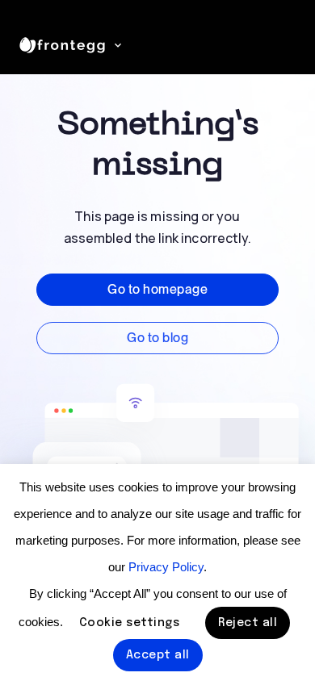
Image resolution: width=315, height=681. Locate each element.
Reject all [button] (247, 623)
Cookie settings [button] (129, 623)
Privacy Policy (166, 567)
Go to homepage (157, 289)
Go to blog (157, 337)
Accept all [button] (158, 655)
